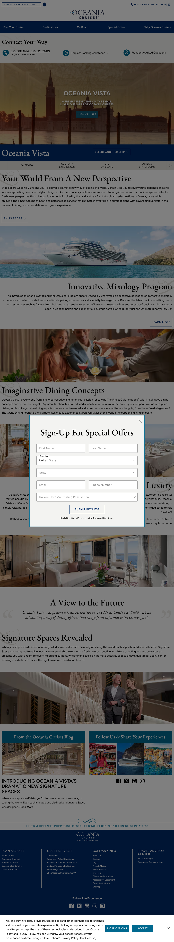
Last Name (97, 444)
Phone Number (99, 480)
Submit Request (87, 509)
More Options (117, 928)
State (42, 468)
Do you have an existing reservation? (59, 492)
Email (42, 480)
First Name (45, 444)
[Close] (140, 421)
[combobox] (87, 460)
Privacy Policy (70, 938)
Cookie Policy (88, 938)
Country (44, 456)
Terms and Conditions (103, 518)
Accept (142, 928)
